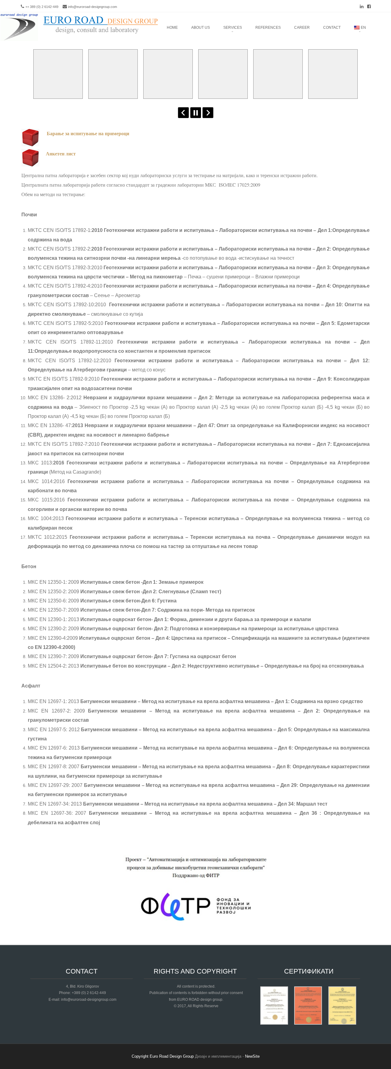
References (268, 27)
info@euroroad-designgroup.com (92, 7)
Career (302, 27)
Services (232, 27)
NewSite (252, 1056)
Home (172, 27)
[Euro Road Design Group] (79, 40)
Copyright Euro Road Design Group (163, 1056)
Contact (332, 27)
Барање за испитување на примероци (88, 133)
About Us (200, 27)
